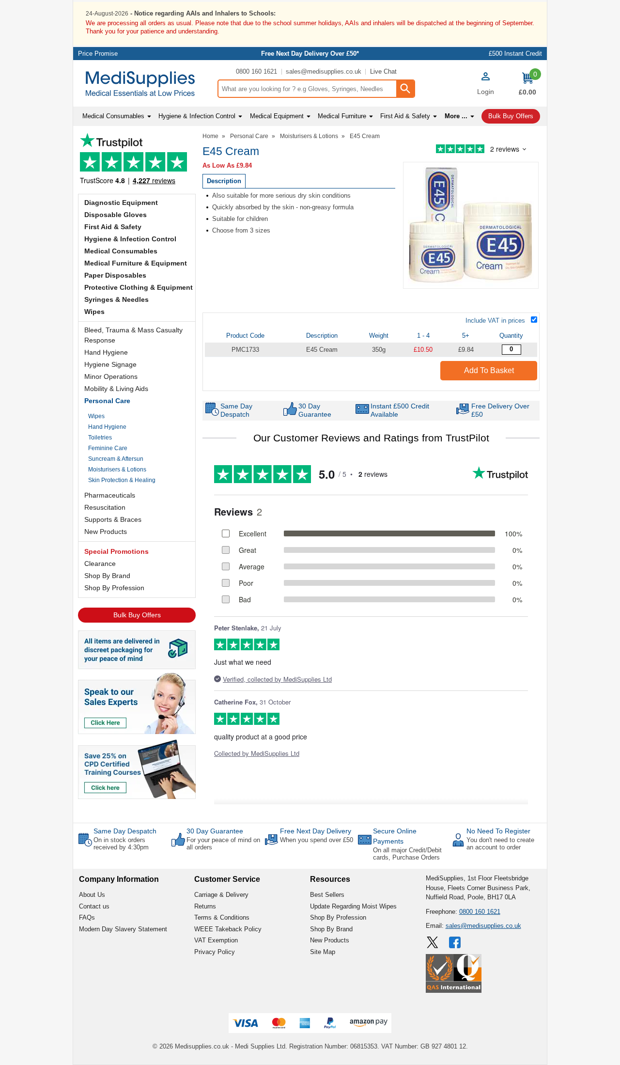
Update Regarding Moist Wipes (353, 906)
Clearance (100, 563)
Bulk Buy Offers (137, 615)
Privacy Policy (214, 951)
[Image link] (137, 768)
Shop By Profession (114, 588)
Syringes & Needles (116, 299)
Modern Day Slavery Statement (123, 929)
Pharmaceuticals (109, 495)
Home (210, 136)
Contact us (94, 906)
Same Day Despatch (124, 831)
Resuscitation (104, 507)
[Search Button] (405, 88)
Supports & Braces (112, 519)
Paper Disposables (115, 275)
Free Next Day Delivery (315, 831)
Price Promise (98, 53)
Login (485, 91)
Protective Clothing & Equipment (138, 287)
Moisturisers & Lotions (117, 469)
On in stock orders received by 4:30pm (121, 843)
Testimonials (137, 161)
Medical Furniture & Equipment (135, 263)
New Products (105, 531)
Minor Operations (111, 376)
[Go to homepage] (145, 83)
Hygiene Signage (110, 364)
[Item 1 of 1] (470, 225)
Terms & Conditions (221, 917)
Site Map (322, 951)
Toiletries (100, 437)
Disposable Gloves (115, 215)
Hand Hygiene (106, 352)
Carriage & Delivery (221, 894)
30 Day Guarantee (214, 831)
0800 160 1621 (256, 71)
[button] (485, 85)
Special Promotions (116, 551)
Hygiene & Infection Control (130, 239)
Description (224, 181)
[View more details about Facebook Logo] (456, 942)
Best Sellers (327, 894)
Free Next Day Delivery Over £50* (310, 53)
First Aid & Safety (112, 227)
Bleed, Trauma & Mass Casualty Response (133, 335)
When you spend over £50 (316, 840)
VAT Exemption (216, 940)
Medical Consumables (120, 251)
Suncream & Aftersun (115, 458)
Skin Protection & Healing (121, 480)
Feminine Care (107, 448)
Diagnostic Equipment (121, 202)
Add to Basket (489, 370)
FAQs (87, 917)
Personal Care (107, 401)
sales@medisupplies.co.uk (323, 71)
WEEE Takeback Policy (228, 929)
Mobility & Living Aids (116, 388)
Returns (205, 906)
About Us (92, 894)
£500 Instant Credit (515, 53)
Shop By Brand (107, 575)
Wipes (94, 311)
